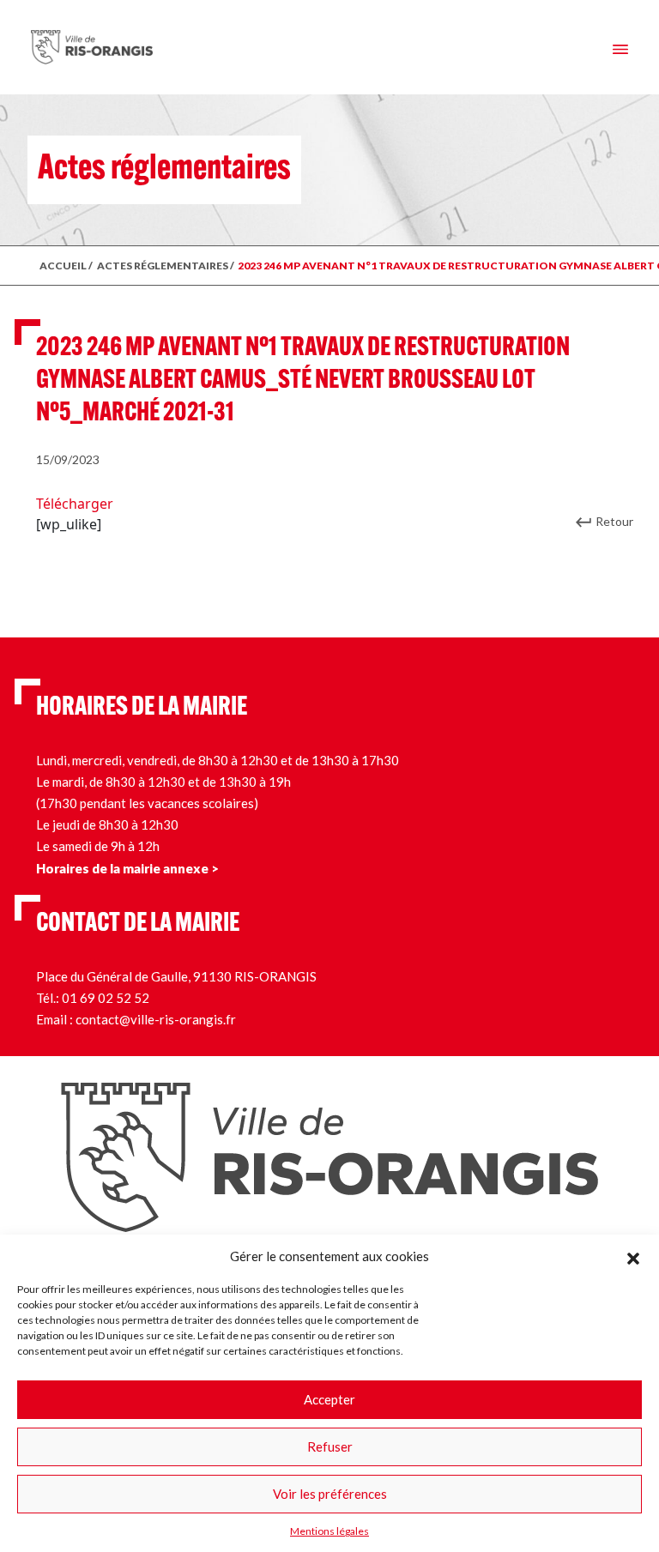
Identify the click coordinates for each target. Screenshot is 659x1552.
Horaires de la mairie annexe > (127, 868)
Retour (614, 521)
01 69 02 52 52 (105, 997)
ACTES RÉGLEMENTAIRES (162, 265)
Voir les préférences (330, 1493)
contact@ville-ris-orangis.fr (156, 1019)
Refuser (330, 1446)
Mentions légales (329, 1531)
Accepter (329, 1399)
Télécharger (74, 503)
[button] (633, 1256)
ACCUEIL (63, 265)
